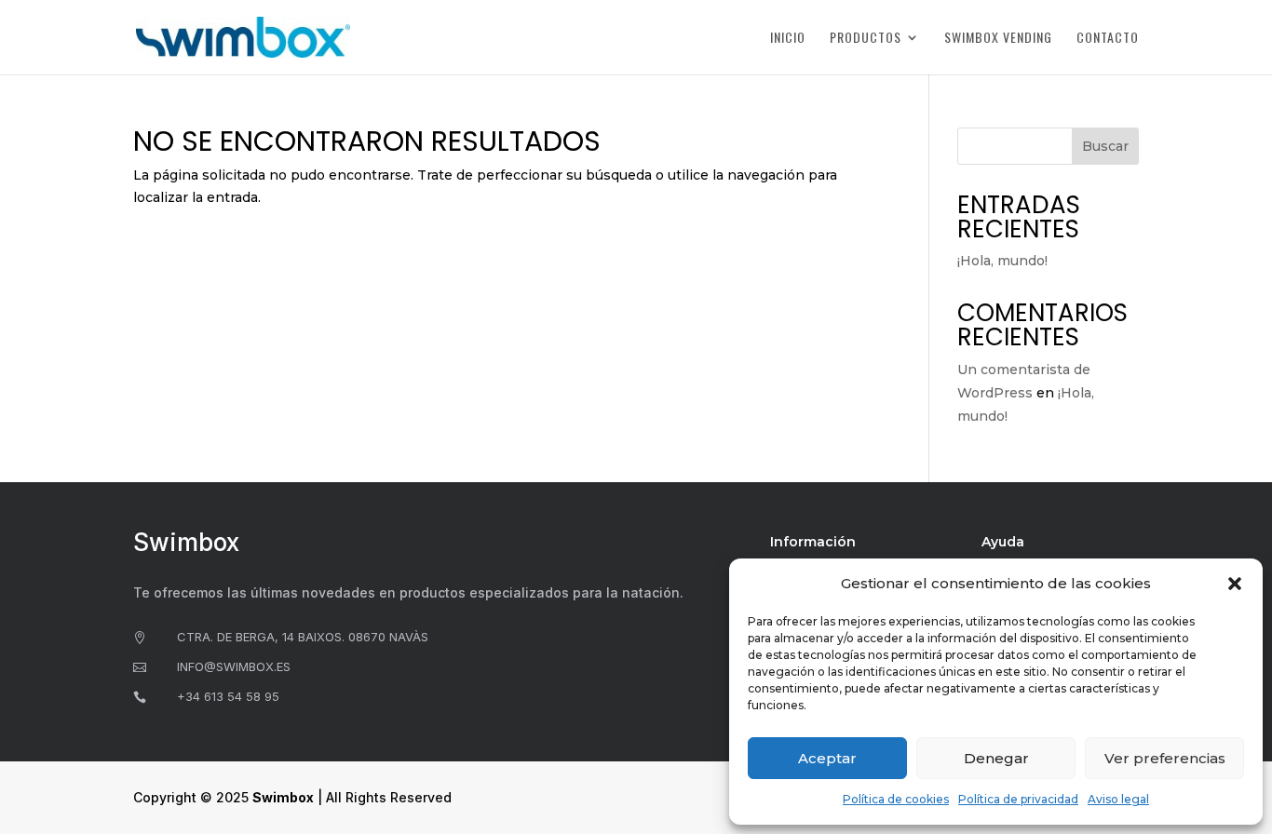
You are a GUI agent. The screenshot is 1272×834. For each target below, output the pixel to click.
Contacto (1107, 39)
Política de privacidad (1018, 799)
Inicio (787, 39)
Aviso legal (1118, 799)
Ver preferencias (1164, 758)
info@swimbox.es (234, 666)
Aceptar (827, 758)
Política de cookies (896, 799)
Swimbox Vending (998, 39)
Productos (865, 39)
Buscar (1105, 146)
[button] (1234, 583)
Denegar (996, 758)
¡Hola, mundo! (1002, 260)
